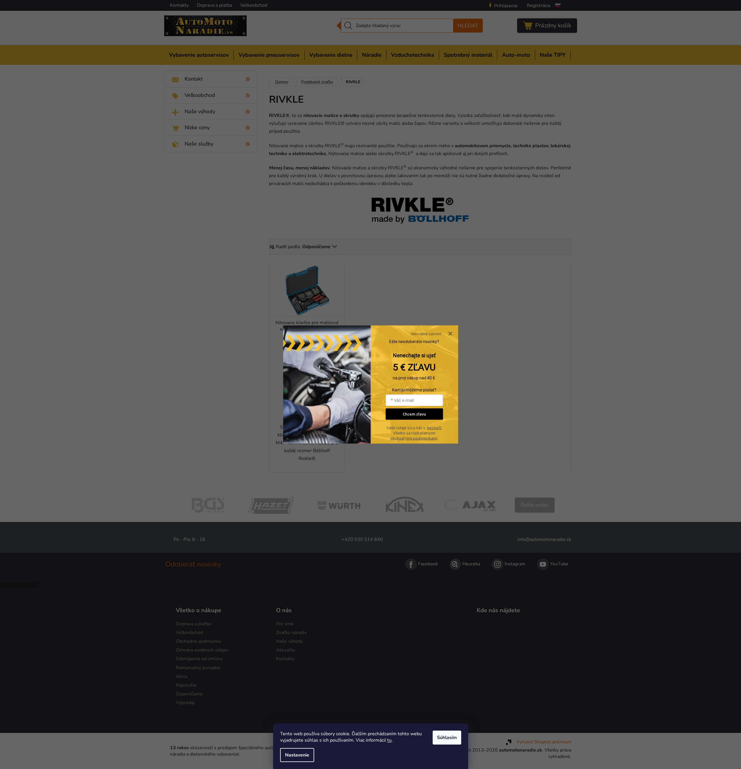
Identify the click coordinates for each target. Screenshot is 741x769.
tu (389, 740)
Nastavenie (297, 755)
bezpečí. (434, 427)
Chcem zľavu (414, 414)
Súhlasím (447, 737)
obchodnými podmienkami (413, 438)
